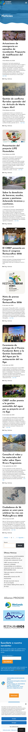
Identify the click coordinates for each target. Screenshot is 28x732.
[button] (26, 704)
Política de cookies (6, 730)
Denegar (14, 722)
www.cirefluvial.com (14, 686)
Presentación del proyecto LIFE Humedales (11, 149)
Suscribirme (7, 661)
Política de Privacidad (15, 730)
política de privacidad (19, 670)
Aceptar (14, 718)
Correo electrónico (7, 655)
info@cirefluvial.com (18, 688)
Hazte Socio (14, 695)
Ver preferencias (14, 726)
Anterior (5, 537)
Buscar (6, 542)
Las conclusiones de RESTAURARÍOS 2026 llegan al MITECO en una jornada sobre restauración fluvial (14, 558)
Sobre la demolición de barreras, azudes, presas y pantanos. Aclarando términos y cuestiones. (13, 198)
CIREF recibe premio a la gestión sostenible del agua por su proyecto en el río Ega (13, 406)
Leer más (5, 75)
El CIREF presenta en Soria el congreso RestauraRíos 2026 (14, 251)
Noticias (10, 79)
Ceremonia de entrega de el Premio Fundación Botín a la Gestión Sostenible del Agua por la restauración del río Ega (13, 353)
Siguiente (21, 537)
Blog (5, 79)
